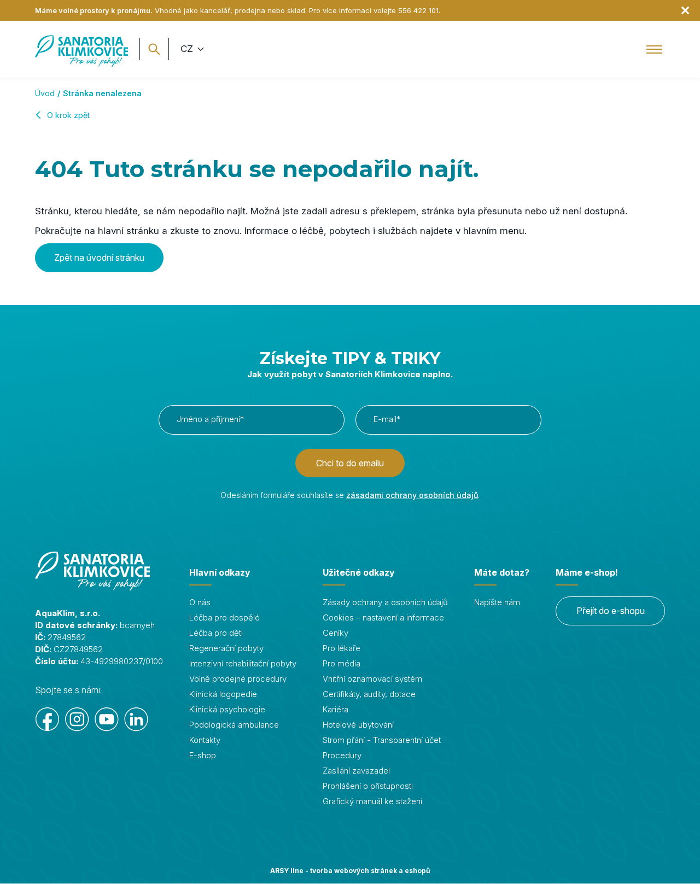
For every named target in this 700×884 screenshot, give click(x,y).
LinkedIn (136, 719)
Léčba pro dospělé (224, 617)
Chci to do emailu (350, 463)
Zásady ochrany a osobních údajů (385, 602)
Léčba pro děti (216, 633)
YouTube (106, 719)
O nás (200, 602)
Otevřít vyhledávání (154, 49)
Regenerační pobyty (226, 648)
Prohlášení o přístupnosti (368, 786)
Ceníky (335, 633)
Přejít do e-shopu (610, 610)
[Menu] (654, 49)
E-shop (202, 755)
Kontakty (204, 740)
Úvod (45, 93)
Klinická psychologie (227, 709)
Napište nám (497, 602)
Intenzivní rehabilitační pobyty (242, 663)
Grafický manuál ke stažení (372, 801)
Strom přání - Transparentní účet (382, 740)
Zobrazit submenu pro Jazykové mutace (199, 49)
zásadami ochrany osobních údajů (412, 495)
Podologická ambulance (234, 724)
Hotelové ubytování (358, 724)
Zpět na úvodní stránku (99, 257)
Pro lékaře (341, 648)
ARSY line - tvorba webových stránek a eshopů (350, 871)
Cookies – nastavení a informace (383, 617)
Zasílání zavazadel (356, 770)
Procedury (342, 755)
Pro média (341, 663)
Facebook (47, 719)
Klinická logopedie (223, 694)
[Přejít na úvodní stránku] (81, 49)
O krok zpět (68, 115)
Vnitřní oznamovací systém (372, 679)
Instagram (77, 719)
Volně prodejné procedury (238, 679)
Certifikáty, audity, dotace (369, 694)
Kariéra (335, 709)
